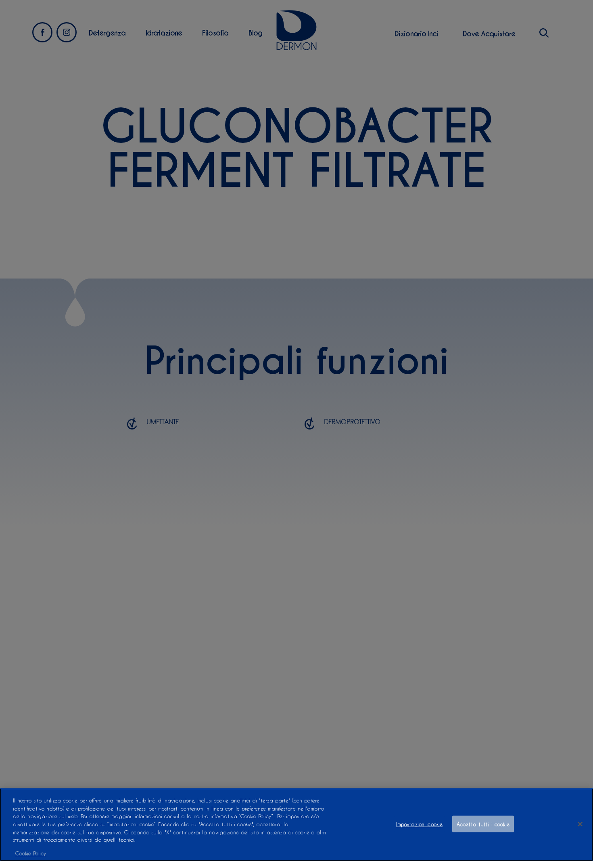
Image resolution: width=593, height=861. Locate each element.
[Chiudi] (580, 824)
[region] (296, 824)
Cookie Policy (30, 853)
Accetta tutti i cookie (483, 824)
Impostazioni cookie (419, 824)
